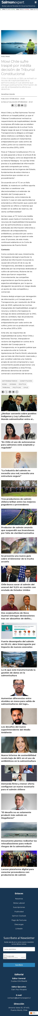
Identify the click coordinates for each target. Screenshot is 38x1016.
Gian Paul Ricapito (19, 989)
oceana (13, 384)
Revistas (15, 6)
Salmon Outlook (19, 915)
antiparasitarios (9, 381)
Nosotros (31, 6)
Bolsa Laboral (7, 6)
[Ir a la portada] (16, 2)
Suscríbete (19, 965)
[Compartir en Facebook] (12, 105)
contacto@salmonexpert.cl (19, 998)
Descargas (19, 924)
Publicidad (19, 911)
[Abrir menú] (35, 2)
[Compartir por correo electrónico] (22, 105)
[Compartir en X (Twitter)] (15, 105)
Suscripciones (19, 907)
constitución (26, 381)
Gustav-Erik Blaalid (19, 981)
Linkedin (19, 928)
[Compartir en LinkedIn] (18, 105)
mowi (4, 384)
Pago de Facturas (19, 920)
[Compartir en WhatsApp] (25, 105)
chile (25, 387)
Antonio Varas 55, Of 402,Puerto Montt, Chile (19, 1009)
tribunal (6, 387)
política (22, 384)
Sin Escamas (23, 6)
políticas (17, 387)
